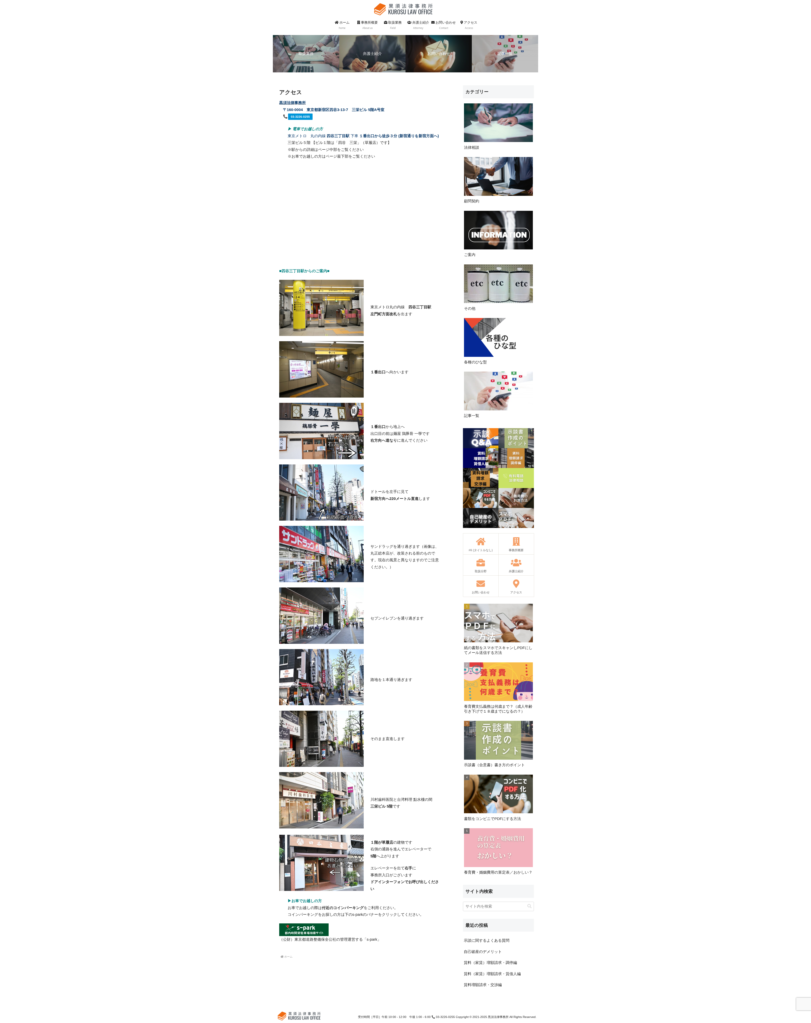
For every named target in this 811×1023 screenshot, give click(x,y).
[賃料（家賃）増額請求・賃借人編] (480, 458)
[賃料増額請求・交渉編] (480, 478)
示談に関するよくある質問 (486, 940)
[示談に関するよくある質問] (480, 438)
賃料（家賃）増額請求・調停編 (490, 963)
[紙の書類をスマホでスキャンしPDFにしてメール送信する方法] (516, 518)
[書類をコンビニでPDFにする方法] (480, 498)
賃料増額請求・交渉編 (483, 985)
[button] (529, 906)
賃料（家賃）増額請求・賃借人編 (492, 974)
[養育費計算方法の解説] (516, 498)
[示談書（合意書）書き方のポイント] (516, 438)
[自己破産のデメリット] (480, 518)
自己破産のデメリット (483, 952)
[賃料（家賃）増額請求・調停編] (516, 458)
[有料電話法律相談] (516, 478)
